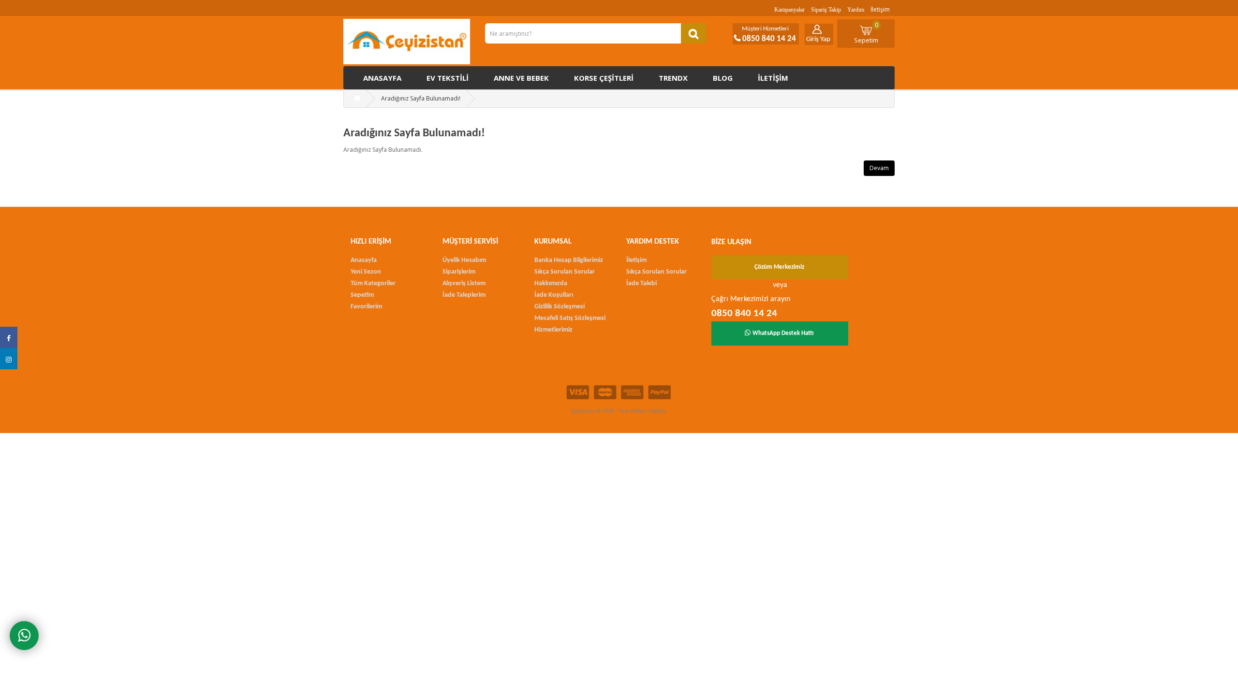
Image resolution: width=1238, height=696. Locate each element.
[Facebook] (8, 337)
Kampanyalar (789, 9)
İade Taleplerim (464, 295)
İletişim (880, 9)
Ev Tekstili (448, 78)
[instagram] (8, 358)
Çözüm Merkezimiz (779, 267)
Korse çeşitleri (604, 78)
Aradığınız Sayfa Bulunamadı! (420, 98)
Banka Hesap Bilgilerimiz (568, 260)
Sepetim (866, 32)
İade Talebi (641, 283)
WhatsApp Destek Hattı (783, 333)
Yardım (855, 9)
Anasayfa (382, 78)
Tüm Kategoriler (373, 283)
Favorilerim (366, 306)
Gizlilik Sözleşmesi (559, 306)
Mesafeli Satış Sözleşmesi (569, 318)
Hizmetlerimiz (553, 330)
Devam (879, 168)
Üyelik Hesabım (464, 260)
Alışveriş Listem (464, 283)
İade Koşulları (553, 295)
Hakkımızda (550, 283)
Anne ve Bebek (521, 78)
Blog (723, 78)
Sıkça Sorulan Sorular (564, 272)
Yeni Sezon (366, 272)
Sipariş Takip (826, 9)
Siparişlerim (458, 272)
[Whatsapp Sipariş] (24, 635)
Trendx (673, 78)
